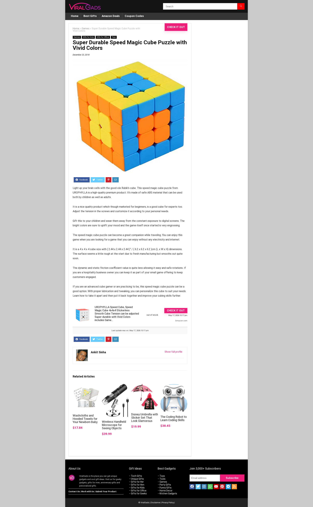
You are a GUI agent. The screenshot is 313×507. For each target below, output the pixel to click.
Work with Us (87, 491)
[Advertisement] (220, 78)
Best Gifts (90, 16)
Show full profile (173, 351)
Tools (162, 479)
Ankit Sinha (98, 352)
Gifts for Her (137, 481)
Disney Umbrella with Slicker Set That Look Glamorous (144, 418)
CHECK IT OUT (176, 27)
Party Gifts (165, 484)
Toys (114, 37)
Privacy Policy (168, 502)
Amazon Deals (111, 16)
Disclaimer (155, 502)
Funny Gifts (165, 487)
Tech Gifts (136, 476)
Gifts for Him (137, 484)
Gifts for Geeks (139, 493)
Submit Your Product (105, 491)
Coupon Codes (134, 16)
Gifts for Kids (88, 37)
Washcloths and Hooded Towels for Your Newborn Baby (85, 419)
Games (85, 28)
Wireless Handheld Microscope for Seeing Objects (114, 425)
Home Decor (166, 490)
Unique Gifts (137, 479)
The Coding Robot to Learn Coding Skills (173, 418)
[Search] (241, 6)
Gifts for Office (103, 37)
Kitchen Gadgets (168, 493)
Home (74, 16)
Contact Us (74, 491)
